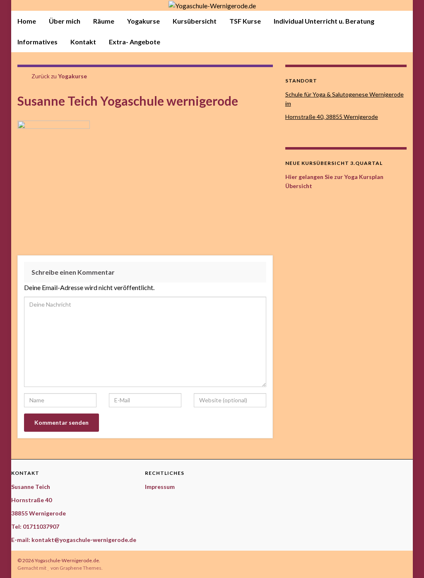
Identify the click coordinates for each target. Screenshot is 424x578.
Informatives (37, 42)
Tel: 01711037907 (35, 526)
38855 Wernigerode (38, 513)
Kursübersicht (195, 21)
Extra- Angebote (134, 42)
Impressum (160, 486)
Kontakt (83, 42)
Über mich (64, 21)
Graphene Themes (80, 568)
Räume (103, 21)
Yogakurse (143, 21)
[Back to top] (405, 559)
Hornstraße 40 (31, 499)
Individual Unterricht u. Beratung (324, 21)
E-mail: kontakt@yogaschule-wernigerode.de (73, 539)
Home (26, 21)
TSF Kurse (245, 21)
